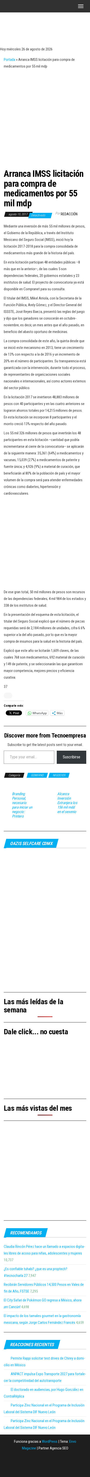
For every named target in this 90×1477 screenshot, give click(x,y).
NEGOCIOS (59, 775)
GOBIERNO (37, 775)
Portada (9, 59)
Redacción (69, 214)
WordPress (50, 1441)
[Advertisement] (45, 117)
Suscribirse (71, 757)
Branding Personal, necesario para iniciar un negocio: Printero (22, 805)
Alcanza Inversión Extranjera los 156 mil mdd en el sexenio (67, 803)
